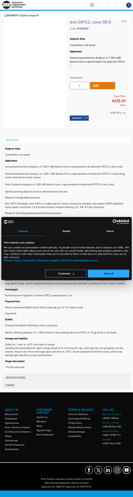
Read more (76, 77)
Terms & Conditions (78, 414)
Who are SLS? (11, 414)
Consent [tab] (23, 231)
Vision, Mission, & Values (17, 427)
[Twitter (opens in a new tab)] (98, 470)
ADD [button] (96, 86)
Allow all (108, 273)
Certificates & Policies (79, 419)
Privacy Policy (75, 423)
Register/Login (44, 430)
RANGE (10, 385)
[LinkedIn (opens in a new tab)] (108, 470)
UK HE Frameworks (14, 445)
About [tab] (110, 231)
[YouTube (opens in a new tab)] (127, 470)
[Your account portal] (102, 5)
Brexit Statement (45, 435)
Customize (64, 273)
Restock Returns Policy (79, 427)
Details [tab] (67, 231)
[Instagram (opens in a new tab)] (117, 470)
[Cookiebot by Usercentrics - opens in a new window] (115, 221)
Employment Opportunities (12, 421)
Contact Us (42, 417)
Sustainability (12, 449)
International (11, 440)
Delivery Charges (76, 432)
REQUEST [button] (77, 118)
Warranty (41, 422)
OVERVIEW (12, 140)
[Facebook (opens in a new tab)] (89, 470)
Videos (8, 436)
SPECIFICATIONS (15, 377)
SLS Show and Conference (18, 432)
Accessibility (74, 436)
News (39, 426)
